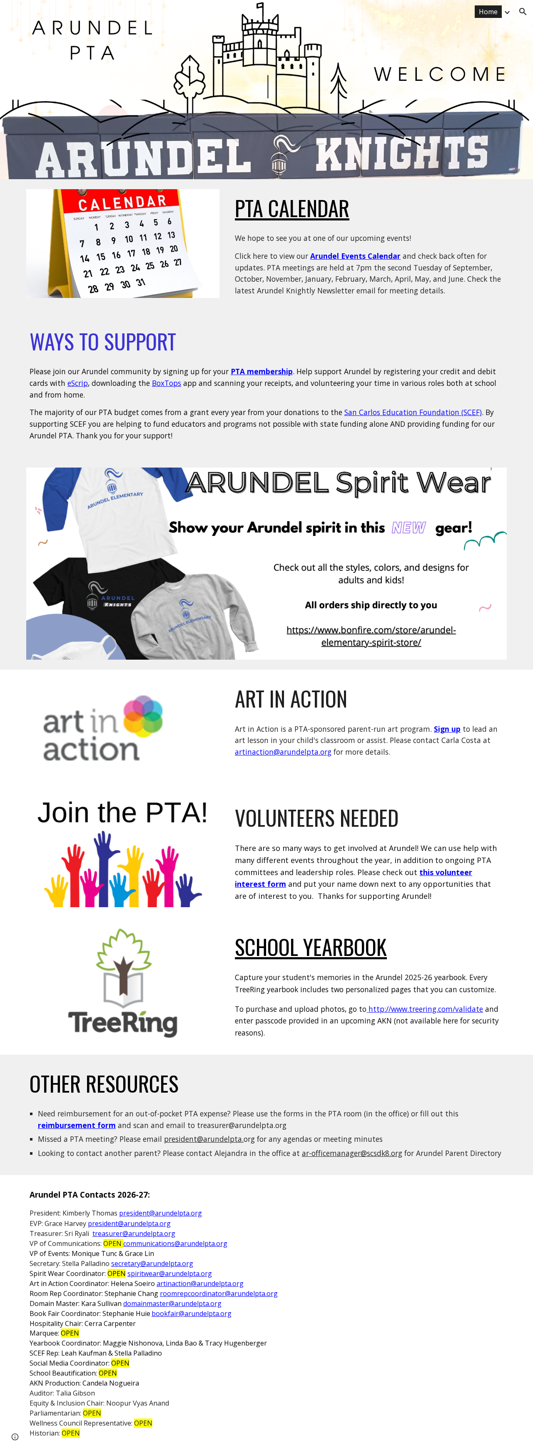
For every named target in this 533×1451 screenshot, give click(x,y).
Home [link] (488, 11)
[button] (523, 12)
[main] (369, 208)
